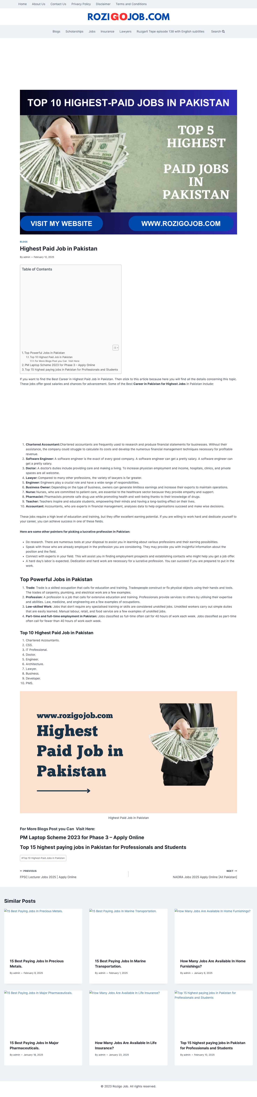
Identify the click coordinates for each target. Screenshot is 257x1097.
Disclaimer (103, 4)
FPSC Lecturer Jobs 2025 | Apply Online (48, 874)
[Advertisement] (125, 63)
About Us (38, 4)
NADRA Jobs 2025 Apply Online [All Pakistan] (205, 874)
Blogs (56, 31)
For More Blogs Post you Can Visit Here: (57, 361)
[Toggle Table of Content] (114, 348)
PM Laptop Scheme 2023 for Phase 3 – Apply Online (60, 365)
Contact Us (58, 4)
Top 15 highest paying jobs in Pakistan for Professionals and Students (71, 369)
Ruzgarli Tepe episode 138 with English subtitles (170, 31)
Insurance (107, 31)
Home (22, 4)
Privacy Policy (81, 4)
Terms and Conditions (131, 4)
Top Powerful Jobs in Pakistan (44, 352)
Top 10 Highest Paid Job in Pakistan (51, 357)
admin (26, 257)
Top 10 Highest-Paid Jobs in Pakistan (43, 858)
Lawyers (125, 31)
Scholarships (74, 31)
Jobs (92, 31)
